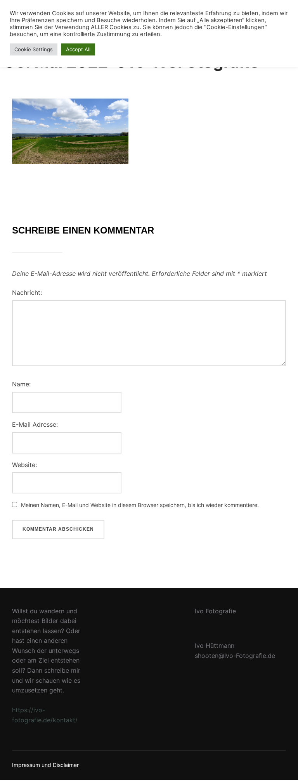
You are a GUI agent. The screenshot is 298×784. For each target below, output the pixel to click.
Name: (21, 384)
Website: (24, 465)
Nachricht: (27, 292)
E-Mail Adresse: (35, 424)
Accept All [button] (78, 49)
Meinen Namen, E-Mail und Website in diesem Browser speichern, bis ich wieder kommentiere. (140, 505)
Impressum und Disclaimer (45, 765)
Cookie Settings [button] (33, 49)
